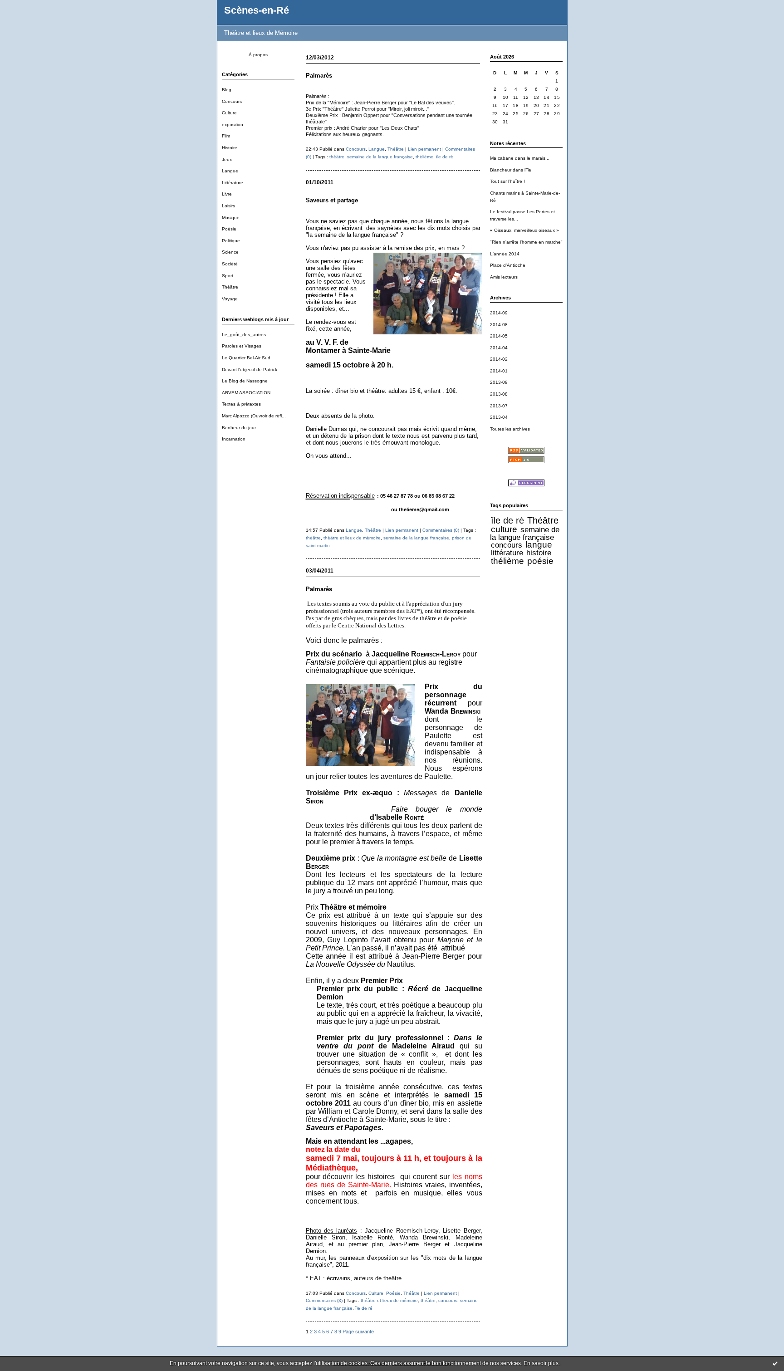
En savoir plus (541, 1363)
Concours (232, 101)
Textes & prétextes (241, 404)
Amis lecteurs (504, 276)
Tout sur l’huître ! (507, 181)
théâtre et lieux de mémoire (352, 537)
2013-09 (499, 382)
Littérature (232, 182)
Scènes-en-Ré (256, 10)
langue (538, 544)
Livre (227, 193)
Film (226, 135)
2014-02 (499, 359)
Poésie (229, 228)
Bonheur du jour (239, 427)
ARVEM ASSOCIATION (246, 392)
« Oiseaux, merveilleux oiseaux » (524, 230)
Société (230, 263)
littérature (507, 552)
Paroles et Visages (241, 345)
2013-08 (499, 394)
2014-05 (499, 335)
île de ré (507, 520)
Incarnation (233, 438)
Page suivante (358, 1331)
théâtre (336, 156)
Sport (227, 275)
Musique (231, 217)
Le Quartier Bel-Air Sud (246, 357)
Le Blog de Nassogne (245, 380)
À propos (258, 54)
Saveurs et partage (332, 200)
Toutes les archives (510, 428)
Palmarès (319, 75)
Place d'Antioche (507, 265)
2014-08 (499, 324)
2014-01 (499, 370)
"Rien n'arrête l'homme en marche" (526, 242)
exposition (232, 124)
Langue (230, 170)
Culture (229, 112)
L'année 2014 (504, 253)
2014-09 (499, 312)
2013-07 (499, 405)
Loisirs (228, 205)
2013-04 (499, 417)
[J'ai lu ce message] (775, 1363)
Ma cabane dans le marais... (519, 158)
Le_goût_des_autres (244, 334)
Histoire (229, 147)
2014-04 (499, 347)
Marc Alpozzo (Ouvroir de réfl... (254, 415)
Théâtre (230, 286)
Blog (226, 89)
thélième (507, 561)
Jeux (227, 159)
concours (506, 544)
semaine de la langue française (524, 533)
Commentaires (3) (324, 1300)
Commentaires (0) (440, 530)
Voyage (230, 298)
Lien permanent (424, 149)
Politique (231, 240)
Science (230, 252)
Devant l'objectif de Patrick (249, 369)
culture (504, 529)
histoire (538, 552)
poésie (540, 561)
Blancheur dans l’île (510, 169)
